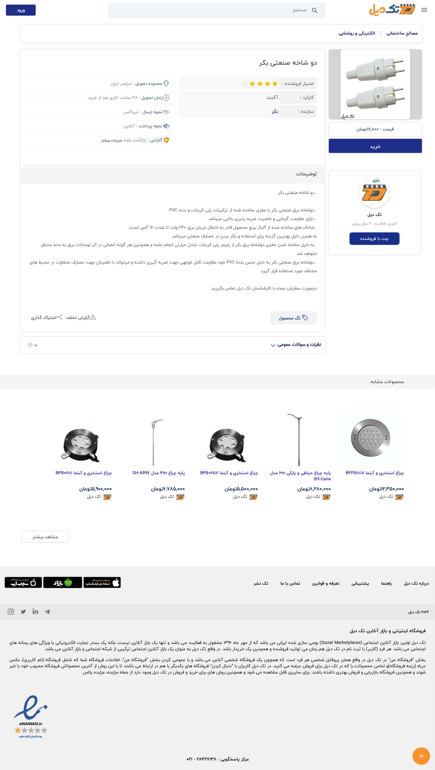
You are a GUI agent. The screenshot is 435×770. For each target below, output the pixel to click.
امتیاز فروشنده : (298, 84)
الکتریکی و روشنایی (357, 33)
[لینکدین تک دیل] (35, 612)
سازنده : (306, 111)
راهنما (386, 583)
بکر (275, 111)
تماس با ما (290, 583)
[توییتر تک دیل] (23, 612)
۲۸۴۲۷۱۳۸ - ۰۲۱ (201, 759)
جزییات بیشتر (111, 140)
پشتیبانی (360, 583)
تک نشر (261, 583)
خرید (375, 146)
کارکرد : (307, 97)
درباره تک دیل (416, 583)
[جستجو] (315, 11)
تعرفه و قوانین (325, 583)
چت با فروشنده (374, 238)
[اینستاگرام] (11, 612)
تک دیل (386, 496)
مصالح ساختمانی (402, 33)
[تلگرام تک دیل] (47, 612)
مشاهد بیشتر (45, 537)
